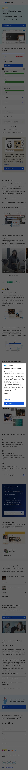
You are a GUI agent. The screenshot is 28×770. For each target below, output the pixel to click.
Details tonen (7, 393)
